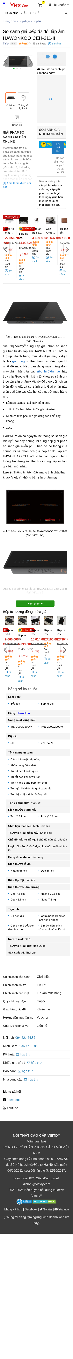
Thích (6, 43)
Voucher (42, 1017)
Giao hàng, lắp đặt (14, 1009)
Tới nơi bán (57, 147)
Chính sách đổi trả (14, 985)
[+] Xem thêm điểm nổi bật (17, 184)
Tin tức (41, 985)
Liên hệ (42, 1025)
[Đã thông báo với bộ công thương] (24, 1202)
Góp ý (41, 1001)
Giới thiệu (43, 976)
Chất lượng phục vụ (15, 1025)
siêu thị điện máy (48, 371)
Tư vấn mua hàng (49, 993)
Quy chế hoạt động (15, 1001)
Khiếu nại (43, 1009)
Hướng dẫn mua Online (18, 1017)
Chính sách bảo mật (16, 993)
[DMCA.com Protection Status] (44, 1202)
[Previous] (6, 61)
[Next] (30, 61)
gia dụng (18, 361)
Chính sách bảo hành (16, 976)
